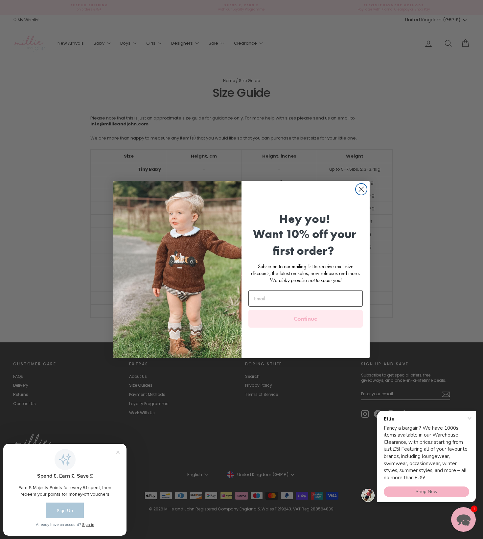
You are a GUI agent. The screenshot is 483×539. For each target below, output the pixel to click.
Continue (305, 318)
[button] (463, 519)
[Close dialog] (361, 189)
